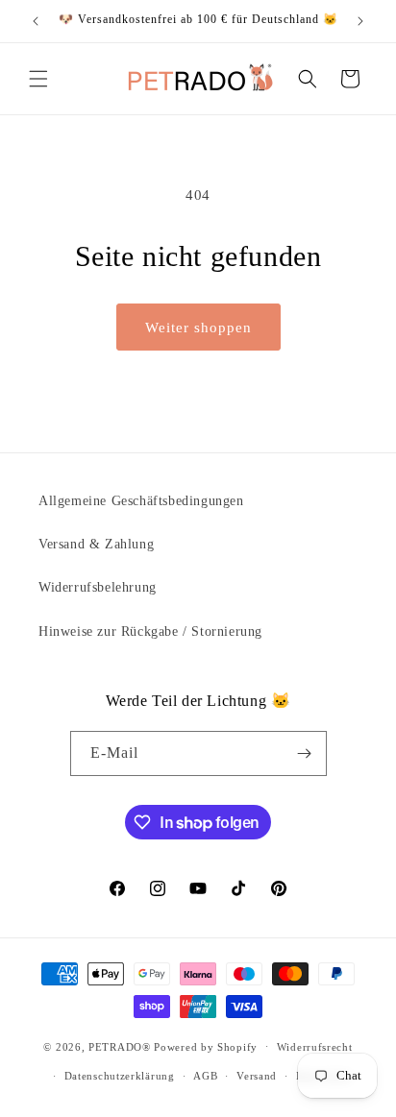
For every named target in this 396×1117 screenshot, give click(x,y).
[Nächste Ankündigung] (360, 21)
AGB (205, 1075)
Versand (256, 1075)
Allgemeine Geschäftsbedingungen (141, 501)
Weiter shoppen (198, 327)
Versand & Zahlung (96, 544)
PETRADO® (119, 1046)
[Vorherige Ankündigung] (35, 21)
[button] (38, 79)
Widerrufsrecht (315, 1047)
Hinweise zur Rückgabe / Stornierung (150, 631)
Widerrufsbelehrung (97, 587)
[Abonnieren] (305, 753)
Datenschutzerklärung (119, 1075)
